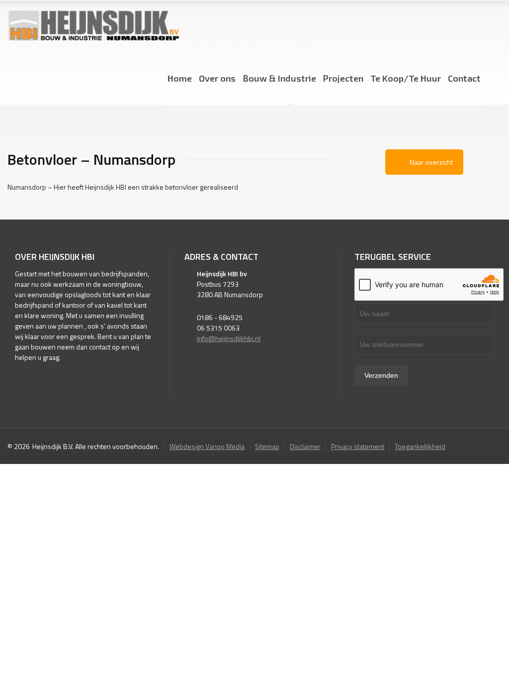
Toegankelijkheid (420, 446)
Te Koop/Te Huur (405, 78)
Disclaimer (305, 446)
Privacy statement (357, 446)
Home (180, 78)
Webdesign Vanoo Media (207, 446)
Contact (464, 78)
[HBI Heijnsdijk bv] (93, 26)
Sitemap (267, 446)
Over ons (217, 78)
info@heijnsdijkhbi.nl (228, 338)
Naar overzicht (431, 162)
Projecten (343, 78)
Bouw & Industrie (279, 78)
